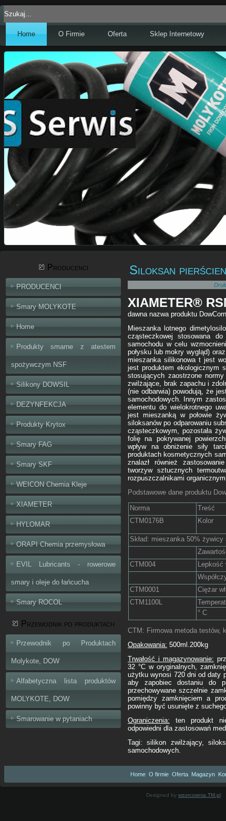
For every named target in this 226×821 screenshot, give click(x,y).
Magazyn (203, 774)
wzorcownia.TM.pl (199, 795)
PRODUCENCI (38, 287)
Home (26, 34)
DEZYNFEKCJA (41, 404)
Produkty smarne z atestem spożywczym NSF (63, 355)
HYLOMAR (33, 524)
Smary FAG (34, 444)
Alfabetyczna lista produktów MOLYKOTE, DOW (63, 690)
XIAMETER (34, 504)
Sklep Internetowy (177, 34)
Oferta (117, 34)
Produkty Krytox (41, 424)
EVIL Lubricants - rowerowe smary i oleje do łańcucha (63, 573)
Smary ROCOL (39, 602)
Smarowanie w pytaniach (54, 719)
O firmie (159, 774)
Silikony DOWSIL (42, 384)
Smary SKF (34, 464)
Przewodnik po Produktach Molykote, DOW (63, 652)
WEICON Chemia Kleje (51, 484)
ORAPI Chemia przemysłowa (60, 544)
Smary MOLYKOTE (46, 307)
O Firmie (71, 34)
